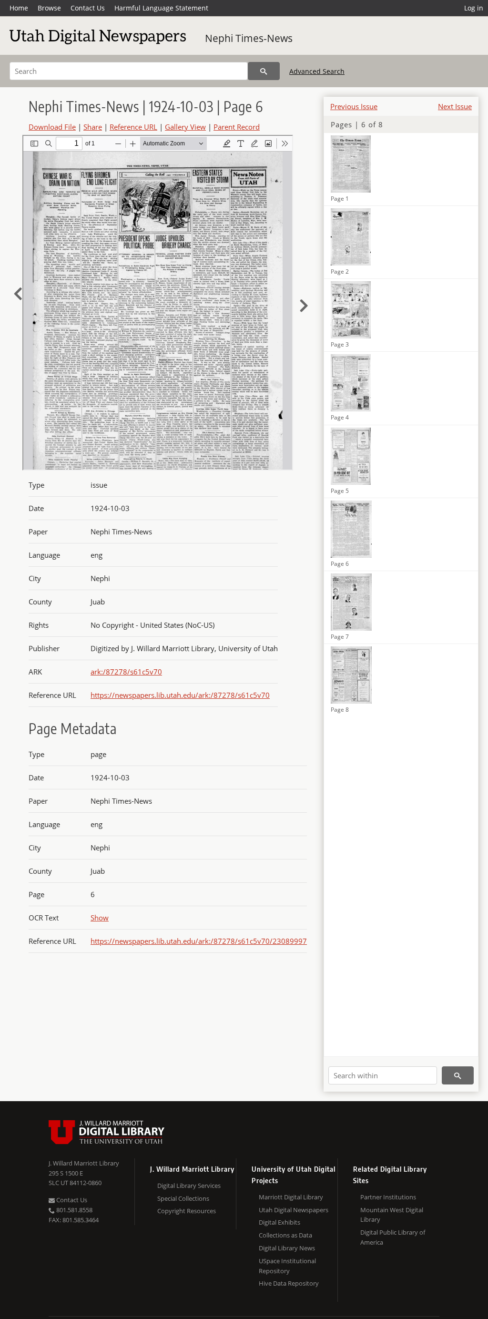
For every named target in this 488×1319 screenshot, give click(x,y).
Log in (473, 7)
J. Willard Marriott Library (84, 1163)
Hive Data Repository (289, 1283)
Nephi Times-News (249, 38)
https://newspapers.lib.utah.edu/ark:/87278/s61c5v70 (180, 695)
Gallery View (185, 127)
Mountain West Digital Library (391, 1215)
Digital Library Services (189, 1185)
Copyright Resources (186, 1211)
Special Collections (183, 1198)
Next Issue (455, 106)
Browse (49, 7)
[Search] (264, 71)
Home (19, 7)
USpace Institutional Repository (287, 1266)
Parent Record (237, 127)
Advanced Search (317, 71)
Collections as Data (285, 1235)
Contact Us (88, 7)
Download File (52, 127)
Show (100, 917)
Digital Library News (287, 1248)
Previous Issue (353, 106)
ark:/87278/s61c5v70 (126, 671)
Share (92, 127)
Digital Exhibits (279, 1222)
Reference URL (133, 127)
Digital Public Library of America (392, 1237)
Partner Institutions (388, 1197)
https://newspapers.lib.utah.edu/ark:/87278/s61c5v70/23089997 (199, 941)
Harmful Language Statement (161, 7)
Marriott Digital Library (291, 1197)
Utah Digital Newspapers (293, 1210)
